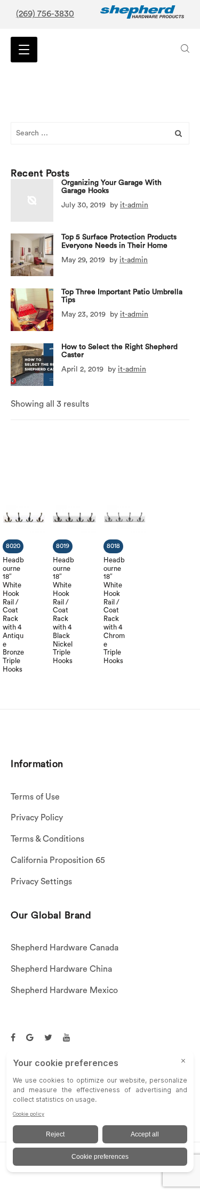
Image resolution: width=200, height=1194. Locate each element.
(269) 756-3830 (45, 14)
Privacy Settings (41, 881)
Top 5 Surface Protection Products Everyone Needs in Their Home (119, 241)
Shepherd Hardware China (61, 969)
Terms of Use (35, 797)
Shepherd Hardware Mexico (64, 990)
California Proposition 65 (58, 860)
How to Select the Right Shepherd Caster (119, 351)
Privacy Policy (37, 817)
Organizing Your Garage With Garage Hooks (111, 187)
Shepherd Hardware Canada (64, 947)
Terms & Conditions (47, 839)
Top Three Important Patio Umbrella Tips (121, 296)
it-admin (134, 205)
